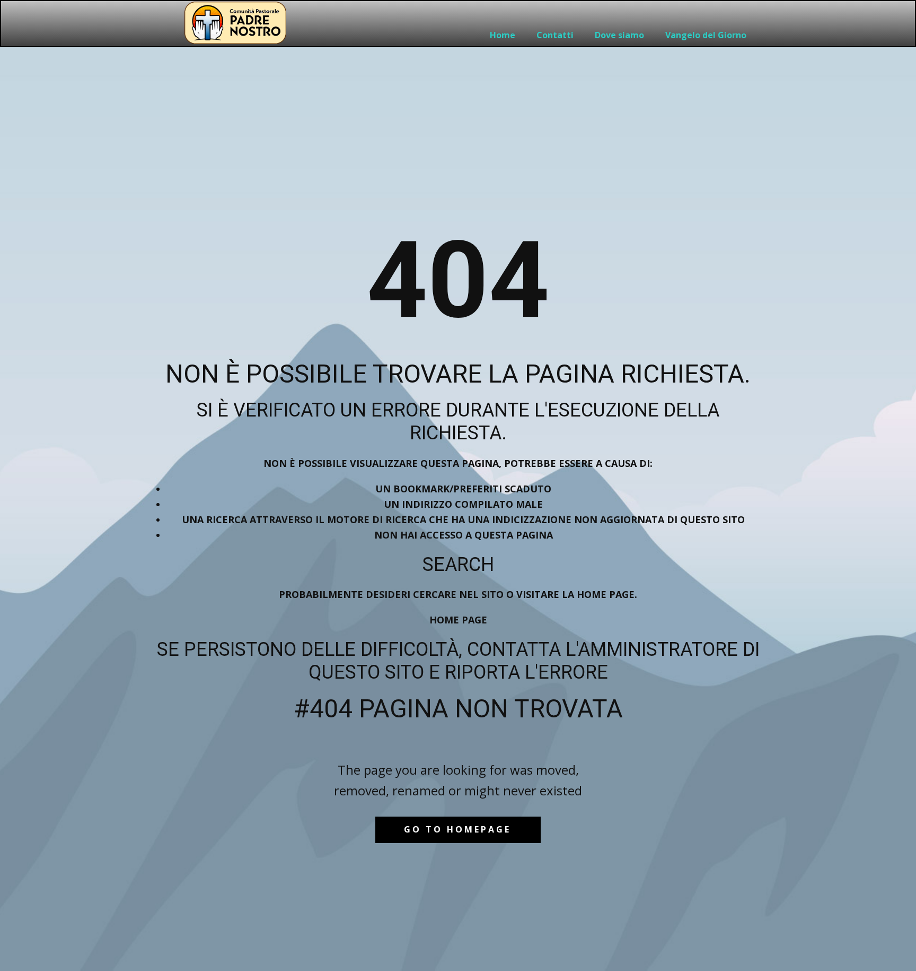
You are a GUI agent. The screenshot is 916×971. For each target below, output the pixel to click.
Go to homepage (457, 829)
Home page (458, 619)
